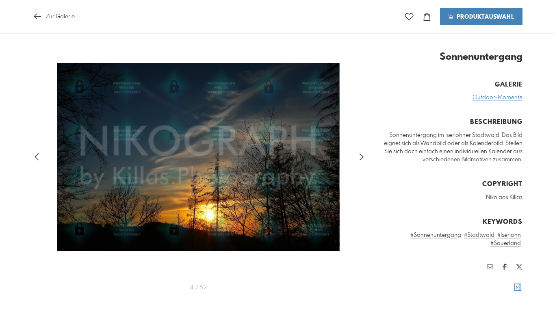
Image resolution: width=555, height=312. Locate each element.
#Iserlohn (509, 235)
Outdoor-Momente (497, 97)
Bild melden (508, 279)
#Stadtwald (479, 235)
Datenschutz (508, 290)
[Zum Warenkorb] (427, 16)
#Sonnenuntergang (435, 235)
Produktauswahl (484, 17)
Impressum (477, 290)
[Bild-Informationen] (517, 288)
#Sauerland (505, 243)
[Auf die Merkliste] (409, 16)
